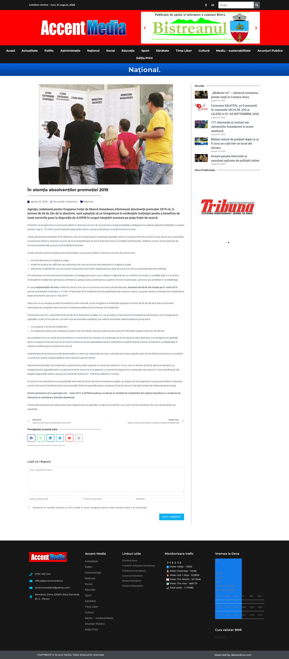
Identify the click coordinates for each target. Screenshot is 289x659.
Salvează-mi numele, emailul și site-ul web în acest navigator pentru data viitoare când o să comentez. (89, 507)
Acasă (10, 50)
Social (110, 50)
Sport (145, 50)
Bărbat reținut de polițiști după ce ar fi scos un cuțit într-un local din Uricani (235, 143)
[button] (145, 28)
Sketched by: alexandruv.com (233, 654)
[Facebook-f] (206, 5)
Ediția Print (144, 58)
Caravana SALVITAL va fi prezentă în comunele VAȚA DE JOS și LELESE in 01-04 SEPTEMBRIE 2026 (235, 110)
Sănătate (162, 50)
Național (93, 50)
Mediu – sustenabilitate (233, 50)
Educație (128, 50)
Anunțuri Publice (270, 50)
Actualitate (30, 50)
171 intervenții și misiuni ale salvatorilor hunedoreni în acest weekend (232, 127)
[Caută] (257, 5)
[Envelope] (212, 5)
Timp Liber (184, 50)
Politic (49, 50)
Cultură (204, 50)
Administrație (70, 50)
